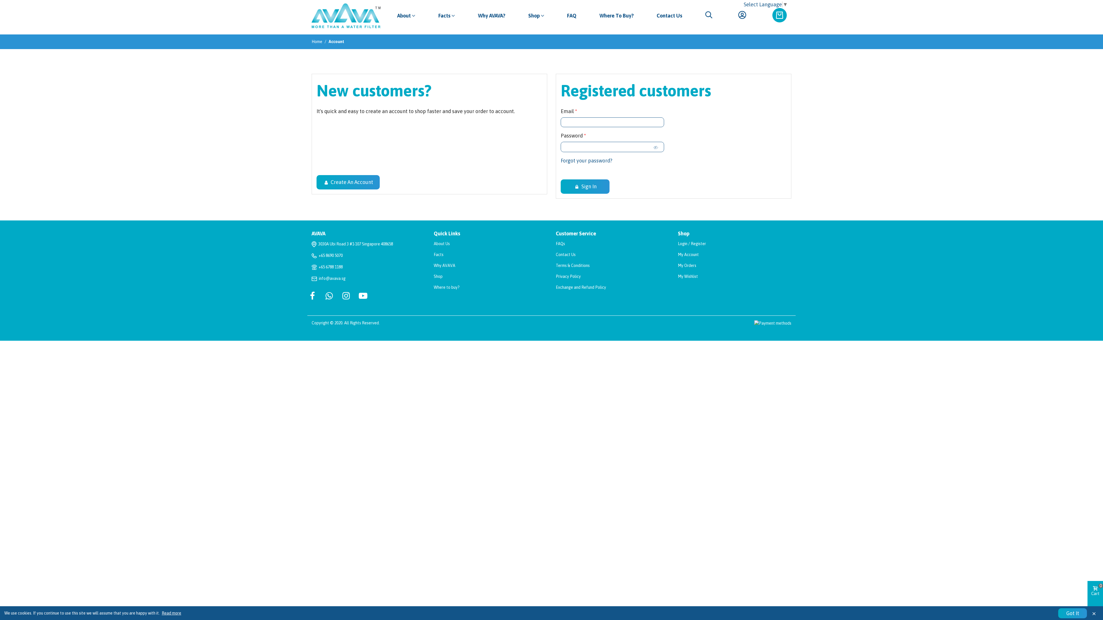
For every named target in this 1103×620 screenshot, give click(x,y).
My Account (688, 254)
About (404, 16)
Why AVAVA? (491, 16)
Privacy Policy (568, 276)
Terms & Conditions (573, 265)
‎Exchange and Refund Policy (581, 287)
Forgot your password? (586, 161)
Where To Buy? (616, 16)
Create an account (351, 182)
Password (572, 136)
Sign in (588, 186)
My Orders (687, 265)
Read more (171, 613)
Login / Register (692, 243)
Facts (444, 16)
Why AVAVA (444, 265)
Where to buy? (447, 287)
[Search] (709, 15)
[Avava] (349, 15)
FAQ (571, 16)
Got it (1072, 613)
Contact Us (669, 16)
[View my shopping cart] (780, 10)
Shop (534, 16)
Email (568, 111)
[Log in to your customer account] (743, 16)
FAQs (560, 243)
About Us (442, 243)
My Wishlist (688, 276)
